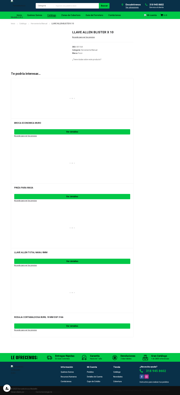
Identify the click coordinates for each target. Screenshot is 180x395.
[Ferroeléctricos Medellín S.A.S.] (20, 11)
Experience (57, 392)
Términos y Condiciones (123, 390)
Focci (80, 53)
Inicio (13, 23)
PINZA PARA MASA (23, 187)
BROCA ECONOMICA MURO (27, 123)
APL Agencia (30, 392)
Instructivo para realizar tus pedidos (154, 382)
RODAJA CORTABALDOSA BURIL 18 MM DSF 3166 (38, 317)
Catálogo (23, 23)
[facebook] (142, 376)
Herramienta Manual (39, 23)
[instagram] (146, 376)
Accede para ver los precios (83, 37)
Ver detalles (72, 131)
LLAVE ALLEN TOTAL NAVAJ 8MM (30, 252)
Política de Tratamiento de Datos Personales (151, 390)
